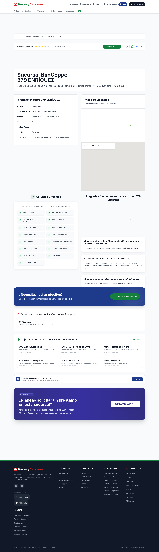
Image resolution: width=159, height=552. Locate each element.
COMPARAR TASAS (123, 404)
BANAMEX (84, 484)
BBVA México (63, 473)
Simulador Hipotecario (112, 494)
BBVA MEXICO (86, 477)
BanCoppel (29, 11)
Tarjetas (74, 4)
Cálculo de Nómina (110, 484)
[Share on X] (141, 46)
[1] (36, 46)
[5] (48, 46)
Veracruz (129, 497)
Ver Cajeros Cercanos (127, 296)
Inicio (18, 11)
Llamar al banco (113, 46)
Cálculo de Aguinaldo (111, 491)
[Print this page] (127, 47)
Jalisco (128, 477)
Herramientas (111, 4)
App (124, 4)
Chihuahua (130, 501)
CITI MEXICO (85, 487)
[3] (42, 46)
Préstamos (86, 4)
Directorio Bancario (20, 531)
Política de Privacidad (21, 515)
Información (26, 36)
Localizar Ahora (137, 4)
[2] (39, 46)
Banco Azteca (64, 477)
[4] (45, 46)
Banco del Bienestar (66, 480)
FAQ (60, 36)
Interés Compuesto (110, 480)
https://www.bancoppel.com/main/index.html (50, 137)
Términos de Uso (20, 519)
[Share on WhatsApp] (132, 47)
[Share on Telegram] (137, 47)
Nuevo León (130, 481)
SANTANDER (85, 480)
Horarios (36, 36)
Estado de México (132, 485)
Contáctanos (18, 523)
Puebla (128, 489)
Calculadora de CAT (111, 487)
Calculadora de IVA (110, 477)
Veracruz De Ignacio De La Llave (49, 11)
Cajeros (98, 4)
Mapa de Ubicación (49, 36)
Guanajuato (130, 493)
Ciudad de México (132, 474)
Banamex (62, 487)
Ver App (138, 379)
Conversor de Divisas (111, 473)
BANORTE (84, 473)
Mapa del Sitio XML (20, 535)
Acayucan (70, 11)
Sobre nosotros (20, 527)
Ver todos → (137, 339)
